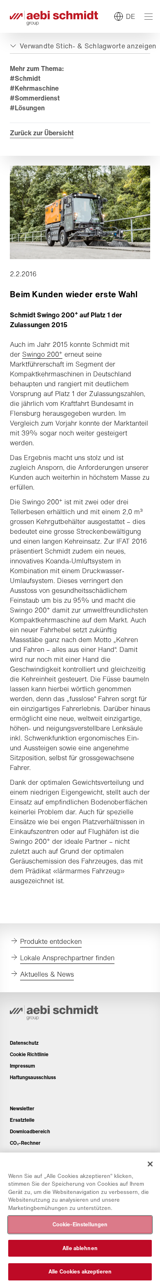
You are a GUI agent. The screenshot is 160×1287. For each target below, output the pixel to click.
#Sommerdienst (34, 98)
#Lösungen (27, 108)
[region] (80, 1220)
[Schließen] (150, 1164)
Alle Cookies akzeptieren (80, 1272)
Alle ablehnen (80, 1248)
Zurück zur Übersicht (41, 133)
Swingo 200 (42, 354)
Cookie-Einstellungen (80, 1224)
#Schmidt (25, 78)
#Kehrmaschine (34, 88)
